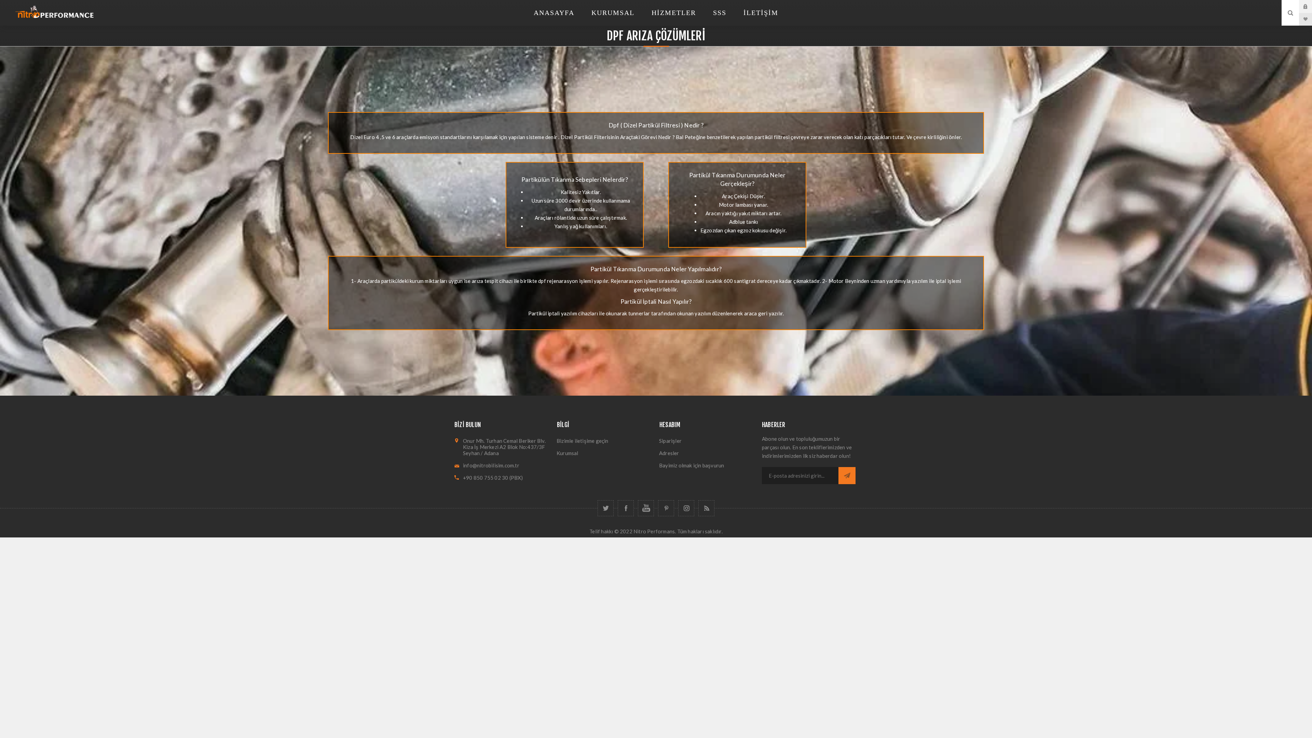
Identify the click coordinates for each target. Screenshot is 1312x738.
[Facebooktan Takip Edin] (626, 508)
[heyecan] (606, 508)
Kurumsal (567, 453)
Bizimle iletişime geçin (583, 441)
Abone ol (847, 475)
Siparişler (670, 441)
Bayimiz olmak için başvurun (691, 465)
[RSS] (706, 508)
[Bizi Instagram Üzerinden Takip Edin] (686, 508)
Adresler (669, 453)
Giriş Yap (1310, 6)
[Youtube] (646, 508)
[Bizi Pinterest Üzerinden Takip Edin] (666, 508)
